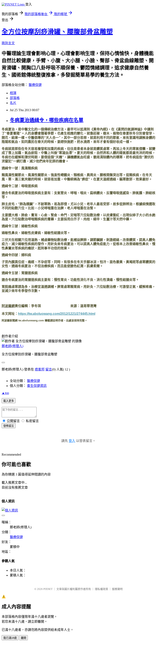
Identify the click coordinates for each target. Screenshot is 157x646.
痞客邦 (40, 369)
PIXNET (48, 589)
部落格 (15, 98)
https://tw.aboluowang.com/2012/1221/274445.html (56, 313)
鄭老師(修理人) (12, 346)
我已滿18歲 (10, 637)
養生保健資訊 (37, 385)
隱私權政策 (101, 589)
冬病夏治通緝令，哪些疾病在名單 (46, 120)
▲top (5, 393)
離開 (23, 637)
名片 (13, 103)
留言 (48, 369)
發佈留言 (8, 425)
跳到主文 (8, 43)
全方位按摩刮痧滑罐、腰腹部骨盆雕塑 (57, 31)
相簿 (13, 93)
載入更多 (8, 400)
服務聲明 (117, 589)
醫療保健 (35, 85)
